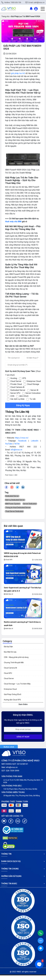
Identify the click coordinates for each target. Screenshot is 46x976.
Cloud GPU (8, 560)
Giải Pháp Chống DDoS (12, 694)
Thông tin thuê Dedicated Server (17, 508)
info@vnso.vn (16, 449)
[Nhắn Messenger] (41, 948)
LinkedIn (34, 441)
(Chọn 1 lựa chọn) (23, 373)
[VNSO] (8, 8)
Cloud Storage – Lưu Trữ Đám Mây (17, 684)
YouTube (8, 444)
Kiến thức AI (9, 594)
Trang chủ (5, 16)
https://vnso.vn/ (22, 438)
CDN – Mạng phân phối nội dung (16, 657)
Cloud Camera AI (10, 668)
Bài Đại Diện (8, 647)
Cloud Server (9, 678)
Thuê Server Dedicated (14, 511)
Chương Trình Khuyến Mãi (14, 663)
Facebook (22, 441)
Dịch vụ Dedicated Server (15, 500)
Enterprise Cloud (10, 689)
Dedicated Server (12, 496)
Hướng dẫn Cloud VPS (12, 700)
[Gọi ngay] (41, 933)
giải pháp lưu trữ (18, 73)
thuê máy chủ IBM (13, 221)
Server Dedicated (29, 504)
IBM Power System (12, 504)
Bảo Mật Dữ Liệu (10, 652)
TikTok (17, 444)
